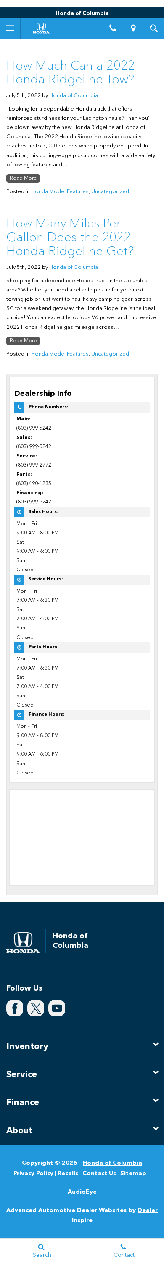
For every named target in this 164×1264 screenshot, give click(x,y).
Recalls (68, 1173)
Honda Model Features (60, 191)
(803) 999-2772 (33, 465)
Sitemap (133, 1173)
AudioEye (82, 1192)
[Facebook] (14, 1008)
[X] (35, 1008)
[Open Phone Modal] (113, 28)
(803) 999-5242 (33, 428)
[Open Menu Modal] (10, 28)
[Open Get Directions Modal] (133, 28)
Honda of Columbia (73, 95)
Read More (23, 178)
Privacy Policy (33, 1173)
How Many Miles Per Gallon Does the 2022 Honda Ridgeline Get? (70, 238)
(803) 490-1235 (33, 483)
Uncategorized (110, 191)
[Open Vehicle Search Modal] (153, 28)
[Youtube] (56, 1008)
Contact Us (99, 1173)
